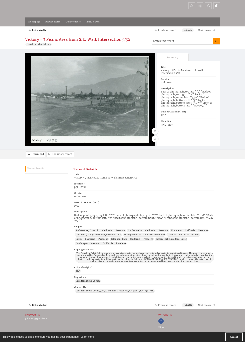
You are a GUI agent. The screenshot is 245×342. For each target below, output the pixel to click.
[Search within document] (216, 41)
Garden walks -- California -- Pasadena (148, 230)
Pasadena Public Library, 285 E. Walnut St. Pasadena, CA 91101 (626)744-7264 (115, 291)
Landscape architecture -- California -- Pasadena (101, 243)
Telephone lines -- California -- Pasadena (132, 239)
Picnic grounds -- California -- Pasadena (144, 235)
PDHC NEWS (93, 22)
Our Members (73, 22)
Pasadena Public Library (39, 44)
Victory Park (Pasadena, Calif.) (171, 239)
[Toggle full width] (155, 131)
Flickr (161, 327)
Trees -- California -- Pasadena (184, 235)
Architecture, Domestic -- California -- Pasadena (100, 230)
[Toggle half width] (155, 138)
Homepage (34, 22)
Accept (234, 337)
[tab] (172, 57)
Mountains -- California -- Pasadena (189, 230)
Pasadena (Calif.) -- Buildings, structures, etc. (98, 235)
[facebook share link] (161, 321)
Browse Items (52, 22)
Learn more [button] (87, 336)
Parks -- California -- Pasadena (92, 239)
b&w (78, 271)
